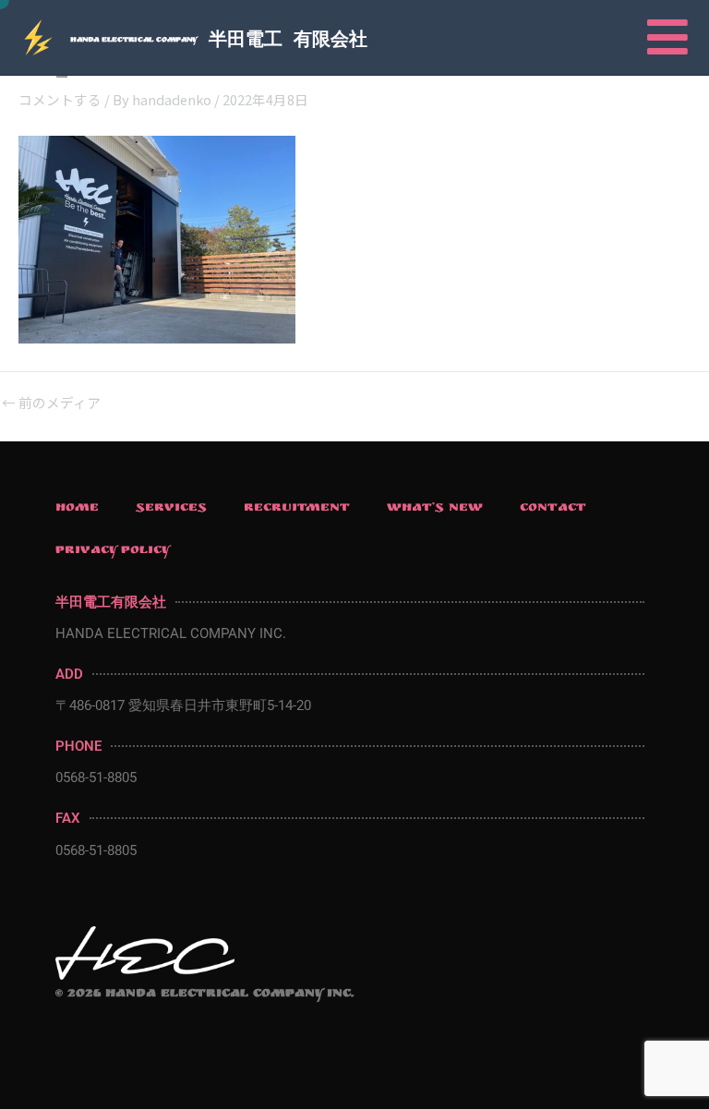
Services (171, 508)
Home (77, 508)
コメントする (60, 99)
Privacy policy (113, 551)
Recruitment (297, 508)
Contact (553, 508)
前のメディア (51, 403)
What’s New (435, 508)
